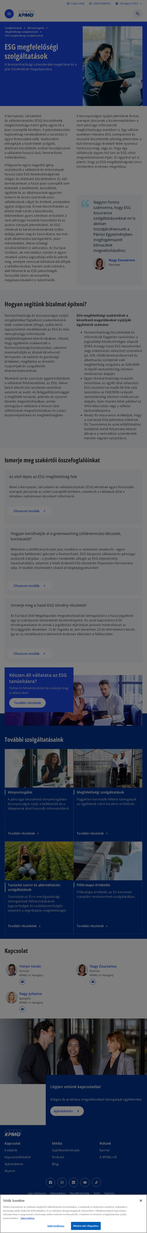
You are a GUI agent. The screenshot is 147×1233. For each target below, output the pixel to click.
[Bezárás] (141, 1200)
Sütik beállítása (55, 1225)
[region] (73, 1213)
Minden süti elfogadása (86, 1225)
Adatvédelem (27, 1218)
